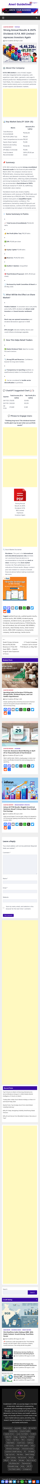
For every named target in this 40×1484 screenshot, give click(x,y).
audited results (8, 618)
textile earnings (15, 632)
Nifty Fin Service (31, 1460)
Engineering (23, 1437)
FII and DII (31, 1437)
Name (5, 878)
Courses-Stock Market (22, 1434)
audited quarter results (29, 616)
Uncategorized (27, 1469)
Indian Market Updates (22, 805)
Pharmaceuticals (26, 1463)
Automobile (18, 1428)
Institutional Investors (27, 1449)
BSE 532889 (17, 618)
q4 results (6, 627)
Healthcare (30, 1443)
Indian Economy (9, 1446)
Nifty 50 (31, 1457)
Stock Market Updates (15, 1469)
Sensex (22, 1466)
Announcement (8, 1428)
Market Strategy (29, 1454)
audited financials (14, 616)
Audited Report (8, 27)
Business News (16, 1330)
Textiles (17, 27)
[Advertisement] (20, 103)
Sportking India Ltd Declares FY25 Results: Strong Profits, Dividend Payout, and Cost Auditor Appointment (18, 694)
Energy (15, 1437)
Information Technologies (13, 1449)
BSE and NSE (32, 1428)
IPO (25, 1451)
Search (5, 1289)
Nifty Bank (13, 1460)
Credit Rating (26, 1330)
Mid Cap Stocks (22, 1457)
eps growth (26, 621)
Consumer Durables (25, 1431)
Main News (6, 1330)
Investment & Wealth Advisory (13, 1451)
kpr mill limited (20, 625)
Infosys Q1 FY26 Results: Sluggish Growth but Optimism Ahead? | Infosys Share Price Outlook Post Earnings (19, 809)
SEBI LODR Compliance (15, 630)
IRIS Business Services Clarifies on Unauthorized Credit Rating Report (24, 1353)
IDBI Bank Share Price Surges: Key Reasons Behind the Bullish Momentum (25, 1364)
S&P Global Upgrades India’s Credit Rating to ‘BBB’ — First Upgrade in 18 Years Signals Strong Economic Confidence (24, 1377)
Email (5, 888)
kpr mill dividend (8, 625)
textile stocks (25, 632)
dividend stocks (16, 621)
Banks (24, 1428)
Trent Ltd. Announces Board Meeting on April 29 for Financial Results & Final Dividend (19, 752)
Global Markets (11, 1443)
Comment (7, 852)
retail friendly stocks (17, 627)
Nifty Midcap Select (14, 1463)
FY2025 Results (30, 623)
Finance (9, 1440)
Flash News (16, 1440)
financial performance (17, 623)
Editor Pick (8, 1437)
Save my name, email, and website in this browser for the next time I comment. (19, 907)
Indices (32, 1446)
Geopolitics (30, 1440)
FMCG (23, 1440)
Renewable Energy (13, 1466)
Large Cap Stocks (10, 1454)
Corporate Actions (9, 1434)
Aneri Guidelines (20, 4)
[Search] (36, 17)
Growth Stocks (21, 1443)
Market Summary (11, 1457)
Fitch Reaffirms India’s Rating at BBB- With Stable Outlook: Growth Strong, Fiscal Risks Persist (18, 1334)
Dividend (17, 748)
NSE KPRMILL (30, 625)
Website (5, 897)
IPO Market (31, 1451)
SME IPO (29, 1466)
